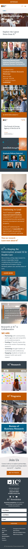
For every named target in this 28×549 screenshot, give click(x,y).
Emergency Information (19, 528)
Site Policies (16, 530)
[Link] (3, 6)
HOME (4, 10)
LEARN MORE (7, 82)
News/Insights (5, 536)
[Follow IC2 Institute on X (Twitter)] (13, 497)
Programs (4, 534)
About (3, 528)
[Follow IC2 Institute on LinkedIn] (11, 497)
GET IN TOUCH (14, 472)
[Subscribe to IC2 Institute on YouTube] (17, 497)
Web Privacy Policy (18, 534)
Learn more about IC (9, 240)
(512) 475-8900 (14, 491)
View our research (8, 238)
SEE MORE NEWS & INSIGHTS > (11, 114)
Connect (4, 540)
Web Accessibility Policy (19, 532)
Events (4, 538)
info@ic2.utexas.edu (14, 493)
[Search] (22, 6)
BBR (3, 532)
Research (4, 530)
